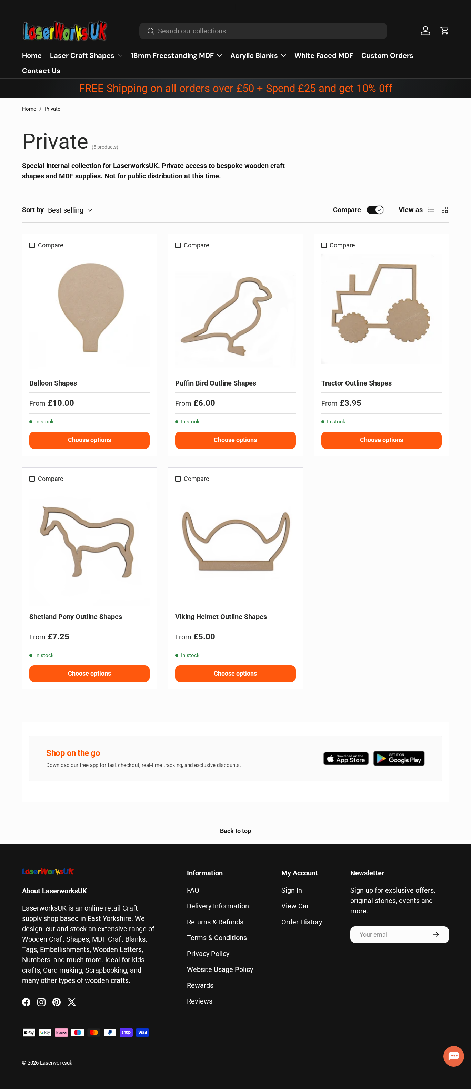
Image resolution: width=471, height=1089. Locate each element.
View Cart (296, 906)
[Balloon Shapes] (89, 312)
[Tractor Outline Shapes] (381, 312)
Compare (347, 210)
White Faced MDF (323, 55)
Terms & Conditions (217, 938)
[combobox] (263, 31)
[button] (444, 30)
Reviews (199, 1001)
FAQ (193, 890)
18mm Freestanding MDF (172, 55)
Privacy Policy (208, 953)
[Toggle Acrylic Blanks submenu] (283, 55)
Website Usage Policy (220, 969)
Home (32, 55)
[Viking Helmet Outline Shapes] (235, 546)
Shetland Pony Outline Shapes (75, 617)
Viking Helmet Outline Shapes (221, 617)
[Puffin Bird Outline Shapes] (235, 312)
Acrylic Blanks (254, 55)
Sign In (291, 890)
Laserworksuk (56, 1063)
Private (52, 109)
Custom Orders (387, 55)
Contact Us (41, 70)
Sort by (33, 210)
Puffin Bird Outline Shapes (215, 383)
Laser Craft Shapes (82, 55)
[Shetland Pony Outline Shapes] (89, 546)
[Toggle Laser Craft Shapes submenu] (120, 55)
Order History (301, 922)
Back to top (235, 831)
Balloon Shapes (53, 383)
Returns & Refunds (215, 922)
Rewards (200, 985)
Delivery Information (218, 906)
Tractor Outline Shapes (356, 383)
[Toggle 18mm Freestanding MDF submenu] (219, 55)
